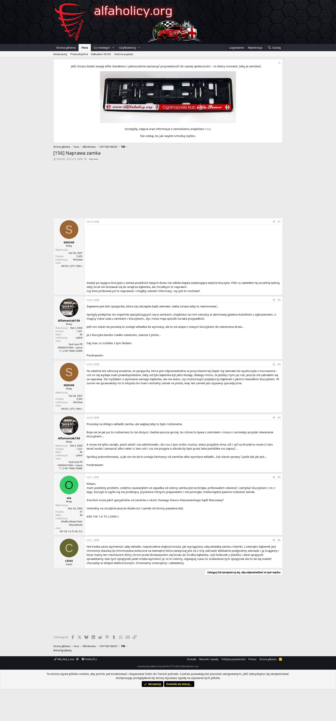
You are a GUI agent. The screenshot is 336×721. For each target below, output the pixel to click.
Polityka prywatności (233, 659)
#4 (279, 417)
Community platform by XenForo (168, 666)
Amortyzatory (62, 650)
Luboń (79, 337)
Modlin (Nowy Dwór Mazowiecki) (71, 523)
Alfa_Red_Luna (66, 659)
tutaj (208, 129)
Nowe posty (60, 54)
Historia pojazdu (123, 54)
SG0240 (60, 159)
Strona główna (66, 47)
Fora (84, 47)
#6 (279, 540)
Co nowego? (102, 47)
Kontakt (191, 659)
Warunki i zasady (209, 659)
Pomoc (252, 659)
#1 (279, 221)
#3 (279, 364)
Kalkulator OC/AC (101, 54)
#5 (279, 477)
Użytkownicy (127, 47)
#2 (279, 300)
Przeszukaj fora (79, 54)
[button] (113, 47)
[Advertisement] (168, 191)
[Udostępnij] (273, 222)
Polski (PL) (90, 659)
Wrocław (77, 259)
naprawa (93, 159)
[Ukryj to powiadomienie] (279, 63)
